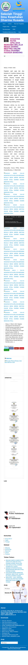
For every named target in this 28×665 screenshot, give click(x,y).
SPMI (14, 29)
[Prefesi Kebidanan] (14, 395)
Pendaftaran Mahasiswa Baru (9, 32)
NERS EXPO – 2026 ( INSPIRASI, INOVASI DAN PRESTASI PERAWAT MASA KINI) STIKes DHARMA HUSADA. (14, 580)
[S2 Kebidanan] (14, 472)
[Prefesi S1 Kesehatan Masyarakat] (14, 417)
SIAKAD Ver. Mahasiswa (8, 630)
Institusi (10, 23)
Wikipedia (7, 548)
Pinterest (22, 348)
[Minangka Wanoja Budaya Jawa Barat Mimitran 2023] (14, 361)
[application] (14, 221)
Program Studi (6, 26)
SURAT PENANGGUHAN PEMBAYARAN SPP (13, 625)
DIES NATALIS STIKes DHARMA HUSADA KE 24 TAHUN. (14, 565)
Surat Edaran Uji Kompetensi (9, 627)
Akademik (14, 26)
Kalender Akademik (7, 620)
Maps (20, 32)
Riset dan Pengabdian (19, 23)
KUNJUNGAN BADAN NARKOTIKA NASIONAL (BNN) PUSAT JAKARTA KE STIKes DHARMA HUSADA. (14, 574)
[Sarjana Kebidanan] (14, 384)
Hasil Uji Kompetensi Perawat (9, 622)
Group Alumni (8, 538)
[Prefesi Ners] (14, 406)
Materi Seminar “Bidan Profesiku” (10, 631)
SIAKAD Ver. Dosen (7, 628)
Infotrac (7, 552)
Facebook (11, 348)
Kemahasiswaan (6, 29)
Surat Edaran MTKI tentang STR (10, 634)
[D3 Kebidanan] (14, 439)
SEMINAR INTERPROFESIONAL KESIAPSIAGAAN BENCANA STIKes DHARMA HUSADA (15, 569)
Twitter (6, 348)
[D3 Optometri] (14, 461)
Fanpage (7, 542)
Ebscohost (7, 551)
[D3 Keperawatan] (14, 428)
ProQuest (7, 554)
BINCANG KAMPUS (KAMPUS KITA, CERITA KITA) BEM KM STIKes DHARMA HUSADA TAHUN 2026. (15, 561)
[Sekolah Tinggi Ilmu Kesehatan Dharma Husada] (14, 6)
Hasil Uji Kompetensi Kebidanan (10, 624)
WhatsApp (6, 350)
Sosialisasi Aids (6, 633)
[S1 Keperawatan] (14, 450)
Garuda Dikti (8, 549)
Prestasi (8, 358)
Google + (16, 348)
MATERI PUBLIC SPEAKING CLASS (11, 636)
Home (4, 23)
